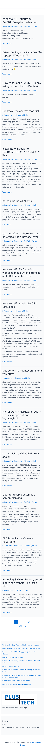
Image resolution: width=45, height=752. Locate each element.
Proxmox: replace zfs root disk (21, 111)
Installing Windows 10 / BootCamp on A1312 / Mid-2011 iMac (21, 152)
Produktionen (19, 546)
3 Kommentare (7, 590)
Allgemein (27, 60)
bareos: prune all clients (17, 201)
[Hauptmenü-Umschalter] (40, 4)
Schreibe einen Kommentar (12, 26)
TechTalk (27, 26)
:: (3, 4)
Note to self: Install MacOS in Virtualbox (16, 681)
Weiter (22, 626)
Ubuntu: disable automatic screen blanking (18, 496)
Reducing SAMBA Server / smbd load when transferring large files (22, 583)
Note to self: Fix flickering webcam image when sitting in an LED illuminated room (21, 273)
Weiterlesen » (7, 43)
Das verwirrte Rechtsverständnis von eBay (16, 684)
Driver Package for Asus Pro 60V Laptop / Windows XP (22, 54)
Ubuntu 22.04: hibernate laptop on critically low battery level (21, 235)
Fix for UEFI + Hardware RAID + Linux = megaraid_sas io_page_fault (21, 415)
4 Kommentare (7, 378)
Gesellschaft (19, 378)
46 (29, 622)
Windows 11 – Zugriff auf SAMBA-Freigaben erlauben (19, 20)
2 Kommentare (7, 115)
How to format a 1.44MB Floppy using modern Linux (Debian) (21, 84)
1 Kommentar (7, 546)
